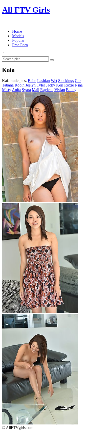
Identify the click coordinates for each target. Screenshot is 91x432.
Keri (59, 85)
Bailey (71, 90)
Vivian (59, 90)
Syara (26, 90)
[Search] (52, 60)
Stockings (66, 80)
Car (78, 80)
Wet (54, 80)
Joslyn (31, 85)
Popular (18, 40)
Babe (32, 80)
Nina (79, 85)
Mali (35, 90)
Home (17, 31)
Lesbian (43, 80)
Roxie (69, 85)
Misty (6, 90)
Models (18, 36)
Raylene (46, 90)
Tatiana (8, 85)
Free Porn (20, 45)
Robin (20, 85)
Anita (16, 90)
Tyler (41, 85)
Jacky (50, 85)
